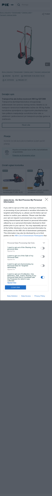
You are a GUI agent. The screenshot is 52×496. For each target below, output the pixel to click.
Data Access (26, 296)
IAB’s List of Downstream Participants (29, 236)
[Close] (47, 200)
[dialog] (26, 248)
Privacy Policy (39, 296)
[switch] (43, 248)
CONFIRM (15, 287)
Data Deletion (12, 296)
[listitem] (26, 243)
